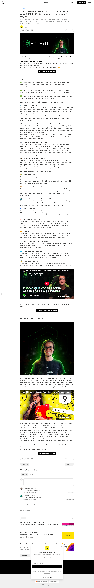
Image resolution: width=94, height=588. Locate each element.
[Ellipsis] (73, 488)
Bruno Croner (27, 488)
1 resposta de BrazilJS (30, 504)
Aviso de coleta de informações (50, 571)
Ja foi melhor (27, 495)
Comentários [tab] (24, 474)
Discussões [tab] (38, 518)
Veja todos (24, 555)
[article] (47, 525)
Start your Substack (42, 581)
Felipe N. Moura (29, 537)
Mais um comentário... (25, 510)
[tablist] (27, 474)
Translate (23, 8)
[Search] (72, 2)
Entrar (89, 2)
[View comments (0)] (35, 528)
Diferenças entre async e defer (32, 522)
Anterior (26, 464)
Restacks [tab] (31, 474)
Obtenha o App (54, 581)
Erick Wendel (66, 57)
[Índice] (2, 294)
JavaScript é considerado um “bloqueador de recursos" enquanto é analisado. (39, 524)
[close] (61, 546)
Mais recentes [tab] (30, 518)
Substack (40, 585)
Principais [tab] (23, 518)
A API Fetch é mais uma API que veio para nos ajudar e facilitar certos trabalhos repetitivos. (37, 535)
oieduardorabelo (31, 526)
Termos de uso (55, 570)
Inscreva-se (82, 2)
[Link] (18, 102)
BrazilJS (26, 25)
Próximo (68, 464)
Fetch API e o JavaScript (30, 532)
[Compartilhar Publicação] (75, 2)
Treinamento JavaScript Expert (32, 61)
